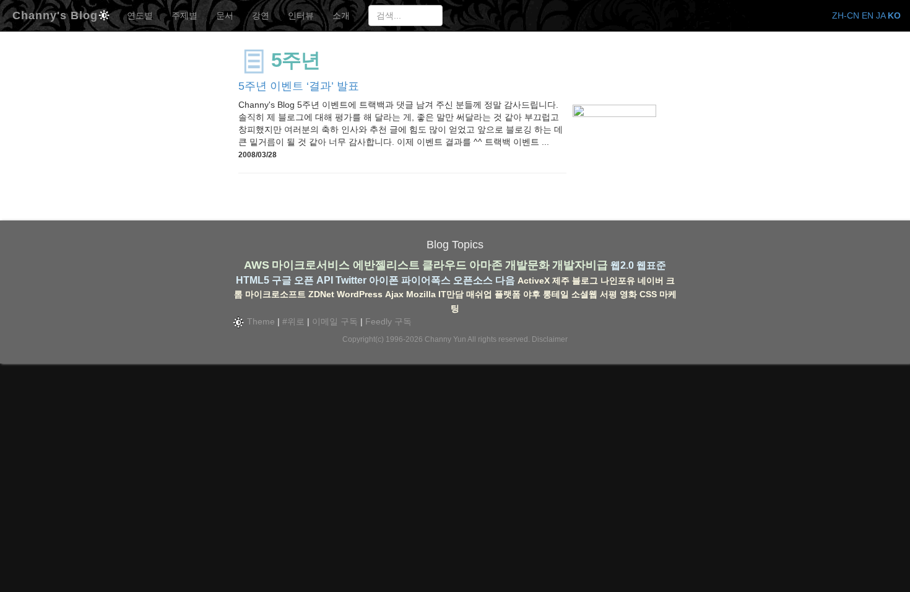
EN (867, 15)
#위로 (293, 321)
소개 (341, 15)
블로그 (585, 280)
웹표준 (651, 265)
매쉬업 (479, 294)
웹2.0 (622, 265)
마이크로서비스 (311, 265)
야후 (531, 294)
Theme (260, 321)
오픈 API (313, 280)
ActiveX (534, 280)
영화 (628, 294)
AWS (256, 265)
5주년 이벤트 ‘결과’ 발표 (298, 86)
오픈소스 (473, 280)
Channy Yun (445, 339)
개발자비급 (580, 265)
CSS (648, 294)
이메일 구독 (335, 321)
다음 (505, 280)
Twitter (351, 280)
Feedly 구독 (388, 321)
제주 (561, 280)
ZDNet (321, 294)
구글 (282, 280)
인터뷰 (301, 15)
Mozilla (421, 294)
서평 (608, 294)
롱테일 (556, 294)
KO (894, 15)
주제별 (184, 15)
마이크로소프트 (275, 294)
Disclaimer (550, 339)
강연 (260, 15)
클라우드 (444, 265)
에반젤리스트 (386, 265)
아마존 (486, 265)
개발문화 (527, 265)
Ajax (394, 294)
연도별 (140, 15)
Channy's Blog (55, 14)
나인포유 (617, 280)
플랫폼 (508, 294)
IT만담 (451, 294)
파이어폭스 (426, 280)
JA (880, 15)
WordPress (360, 294)
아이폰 (384, 280)
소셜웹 (584, 294)
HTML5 (252, 280)
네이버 (651, 280)
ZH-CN (845, 15)
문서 (224, 15)
